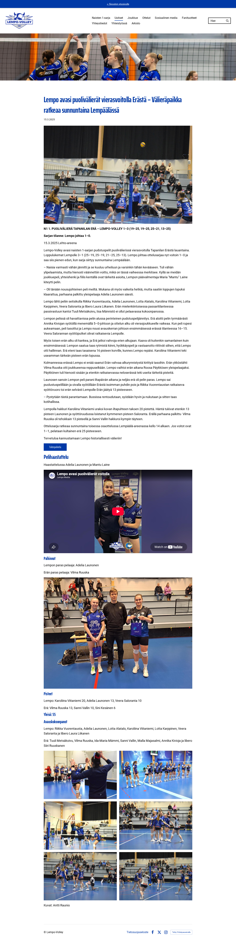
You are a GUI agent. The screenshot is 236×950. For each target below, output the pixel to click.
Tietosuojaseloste (137, 932)
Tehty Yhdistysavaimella (181, 932)
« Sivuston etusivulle (118, 4)
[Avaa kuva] (80, 775)
